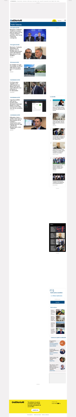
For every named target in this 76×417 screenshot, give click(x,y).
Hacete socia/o (54, 20)
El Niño (55, 1)
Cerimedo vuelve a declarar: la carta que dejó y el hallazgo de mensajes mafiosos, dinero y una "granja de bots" (59, 137)
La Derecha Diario (25, 1)
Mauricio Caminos (55, 154)
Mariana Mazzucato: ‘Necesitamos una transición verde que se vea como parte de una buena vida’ (53, 312)
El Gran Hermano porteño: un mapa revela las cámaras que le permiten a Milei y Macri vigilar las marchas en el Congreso (53, 229)
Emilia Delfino (12, 92)
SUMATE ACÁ (35, 410)
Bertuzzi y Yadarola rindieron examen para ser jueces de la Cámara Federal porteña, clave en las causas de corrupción (16, 34)
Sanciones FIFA (42, 1)
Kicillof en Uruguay (29, 1)
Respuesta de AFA (46, 1)
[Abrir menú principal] (65, 20)
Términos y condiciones (45, 414)
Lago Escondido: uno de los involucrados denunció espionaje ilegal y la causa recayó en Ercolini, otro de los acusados (16, 104)
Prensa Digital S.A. (30, 414)
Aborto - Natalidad (51, 1)
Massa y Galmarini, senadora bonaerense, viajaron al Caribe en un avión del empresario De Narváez (59, 108)
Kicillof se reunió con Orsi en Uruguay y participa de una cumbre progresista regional (53, 241)
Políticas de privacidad (37, 414)
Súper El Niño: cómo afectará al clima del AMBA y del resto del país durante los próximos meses (58, 122)
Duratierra (58, 1)
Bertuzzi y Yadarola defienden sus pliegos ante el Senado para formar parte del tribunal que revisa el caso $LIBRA (16, 51)
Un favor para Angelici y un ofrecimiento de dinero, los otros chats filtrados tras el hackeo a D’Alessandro (15, 86)
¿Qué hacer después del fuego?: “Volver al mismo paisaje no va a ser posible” (53, 324)
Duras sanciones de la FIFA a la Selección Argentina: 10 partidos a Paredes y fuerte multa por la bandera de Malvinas (59, 167)
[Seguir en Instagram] (56, 403)
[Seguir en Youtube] (58, 403)
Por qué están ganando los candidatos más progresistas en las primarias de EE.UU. (58, 182)
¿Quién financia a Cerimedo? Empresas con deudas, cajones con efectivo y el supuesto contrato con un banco (59, 151)
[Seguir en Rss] (59, 403)
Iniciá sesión (59, 20)
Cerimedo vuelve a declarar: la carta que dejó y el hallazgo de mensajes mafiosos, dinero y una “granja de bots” (53, 248)
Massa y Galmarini (34, 1)
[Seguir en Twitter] (52, 403)
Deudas (38, 1)
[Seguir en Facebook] (53, 403)
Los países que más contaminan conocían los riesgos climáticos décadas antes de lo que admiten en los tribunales (53, 331)
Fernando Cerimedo (19, 1)
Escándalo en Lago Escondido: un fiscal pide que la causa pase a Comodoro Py (16, 67)
